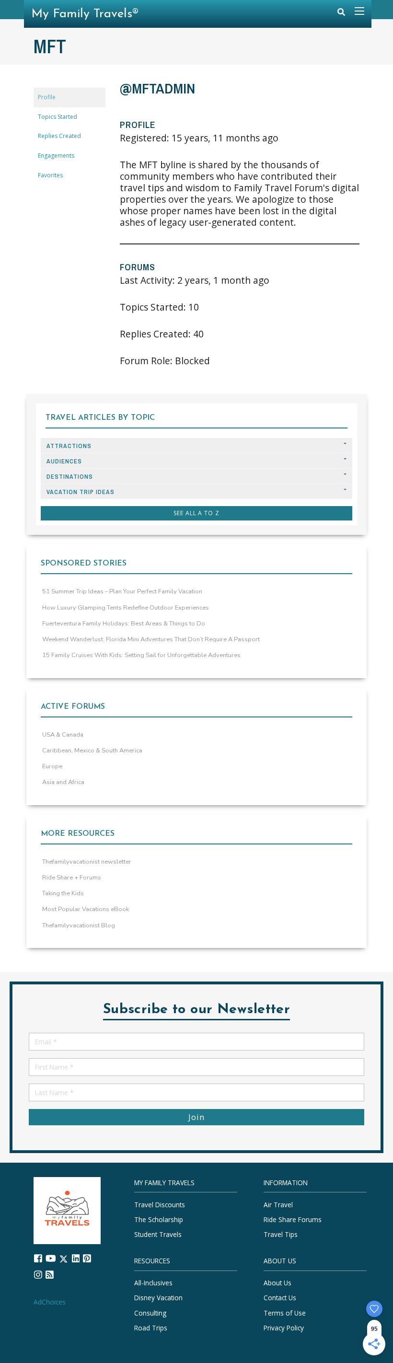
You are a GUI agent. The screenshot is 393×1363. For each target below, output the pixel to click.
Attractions (69, 446)
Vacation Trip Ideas (80, 492)
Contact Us (280, 1297)
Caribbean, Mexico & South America (92, 750)
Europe (52, 766)
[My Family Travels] (67, 1209)
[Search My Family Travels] (341, 14)
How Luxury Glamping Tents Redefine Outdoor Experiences (125, 607)
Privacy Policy (284, 1327)
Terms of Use (285, 1312)
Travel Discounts (159, 1204)
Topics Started (57, 117)
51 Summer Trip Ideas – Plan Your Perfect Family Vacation (122, 591)
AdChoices (50, 1301)
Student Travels (158, 1234)
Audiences (64, 461)
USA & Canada (62, 734)
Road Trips (150, 1327)
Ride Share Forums (293, 1219)
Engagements (56, 155)
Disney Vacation (158, 1297)
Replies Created (59, 136)
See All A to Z (196, 513)
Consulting (150, 1312)
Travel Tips (281, 1234)
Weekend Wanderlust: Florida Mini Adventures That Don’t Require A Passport (151, 639)
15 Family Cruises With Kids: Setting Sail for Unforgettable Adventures (141, 655)
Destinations (69, 477)
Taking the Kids (63, 893)
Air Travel (278, 1204)
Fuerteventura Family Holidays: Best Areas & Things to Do (123, 623)
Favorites (50, 175)
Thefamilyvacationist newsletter (86, 861)
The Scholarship (158, 1219)
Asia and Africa (63, 782)
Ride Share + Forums (71, 877)
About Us (277, 1282)
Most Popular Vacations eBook (85, 909)
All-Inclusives (153, 1282)
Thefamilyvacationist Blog (78, 925)
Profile (47, 97)
